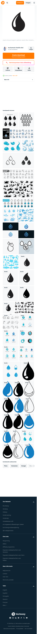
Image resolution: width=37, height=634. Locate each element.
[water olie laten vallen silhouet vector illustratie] (12, 398)
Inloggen (28, 2)
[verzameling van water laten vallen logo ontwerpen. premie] (18, 273)
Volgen (31, 49)
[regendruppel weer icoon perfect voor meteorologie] (10, 136)
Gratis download (18, 56)
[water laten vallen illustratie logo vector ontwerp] (18, 594)
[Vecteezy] (2, 2)
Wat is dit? (15, 75)
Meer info (6, 79)
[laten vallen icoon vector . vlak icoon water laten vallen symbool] (10, 289)
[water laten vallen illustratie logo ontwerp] (10, 427)
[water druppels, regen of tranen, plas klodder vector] (12, 162)
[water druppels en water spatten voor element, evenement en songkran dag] (9, 244)
